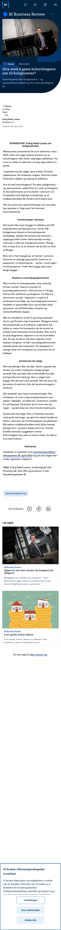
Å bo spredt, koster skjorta (18, 634)
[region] (30, 896)
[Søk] (25, 4)
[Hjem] (5, 4)
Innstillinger (30, 900)
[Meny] (55, 4)
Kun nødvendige (30, 910)
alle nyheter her (38, 654)
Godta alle (30, 920)
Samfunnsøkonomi (15, 493)
